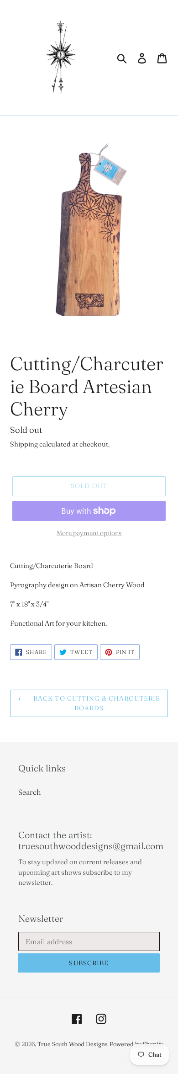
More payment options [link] (89, 533)
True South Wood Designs (72, 1043)
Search (29, 792)
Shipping (24, 444)
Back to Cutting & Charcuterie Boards (96, 703)
